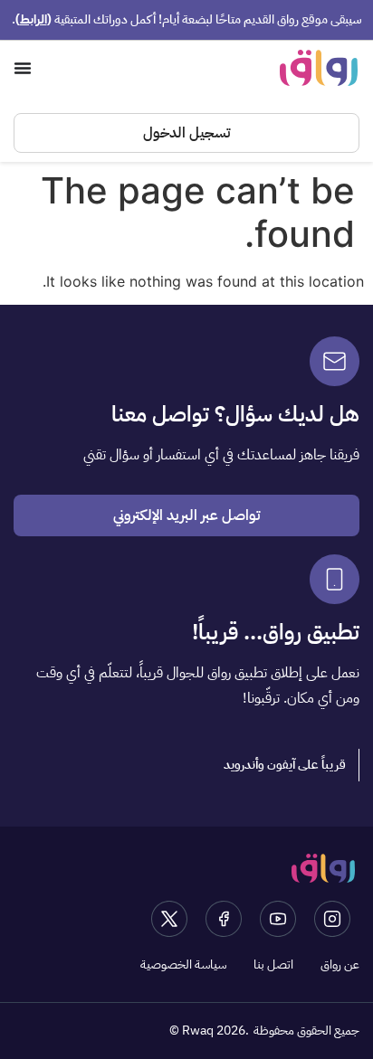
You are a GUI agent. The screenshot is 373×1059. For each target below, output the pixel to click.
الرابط (33, 19)
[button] (285, 765)
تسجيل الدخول (186, 133)
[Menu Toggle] (23, 68)
